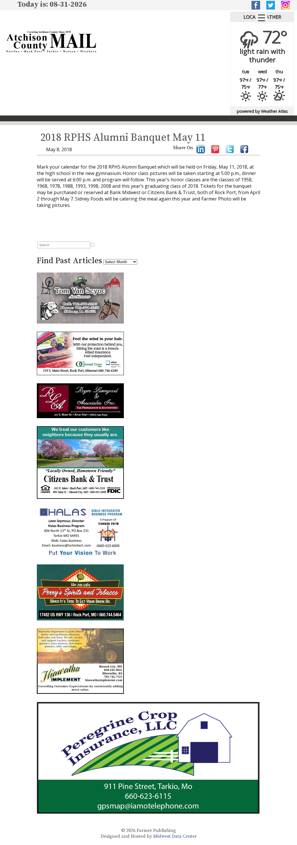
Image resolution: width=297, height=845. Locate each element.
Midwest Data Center (175, 836)
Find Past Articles (69, 261)
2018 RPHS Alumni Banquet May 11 (122, 137)
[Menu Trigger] (261, 18)
